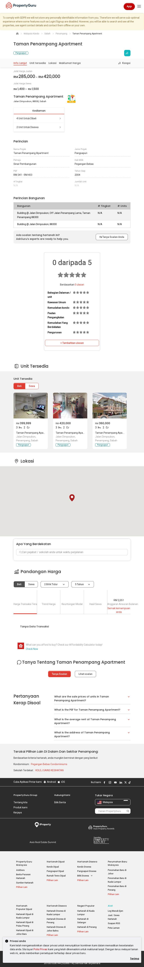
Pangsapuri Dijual (55, 871)
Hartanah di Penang (87, 927)
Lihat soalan (85, 674)
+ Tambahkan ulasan (72, 343)
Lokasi (52, 63)
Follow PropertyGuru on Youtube (115, 782)
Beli (19, 386)
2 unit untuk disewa (27, 127)
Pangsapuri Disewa (86, 871)
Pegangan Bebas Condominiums (49, 764)
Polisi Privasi (40, 949)
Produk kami (20, 807)
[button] (72, 498)
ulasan (79, 284)
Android (51, 781)
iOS (63, 781)
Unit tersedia (38, 63)
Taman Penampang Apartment (33, 432)
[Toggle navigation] (139, 6)
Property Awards (101, 827)
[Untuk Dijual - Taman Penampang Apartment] (31, 405)
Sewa (32, 386)
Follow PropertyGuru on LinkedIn (120, 782)
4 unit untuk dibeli (26, 118)
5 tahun (79, 584)
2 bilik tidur (51, 584)
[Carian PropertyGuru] (128, 811)
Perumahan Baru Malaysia (117, 863)
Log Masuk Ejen (115, 911)
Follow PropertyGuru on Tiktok (129, 782)
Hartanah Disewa (87, 861)
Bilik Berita (60, 802)
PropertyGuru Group (25, 795)
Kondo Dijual (53, 867)
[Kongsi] (127, 53)
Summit (43, 842)
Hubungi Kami (62, 795)
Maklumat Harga (70, 63)
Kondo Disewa (84, 867)
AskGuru (20, 870)
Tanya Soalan (59, 674)
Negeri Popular (85, 905)
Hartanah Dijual (56, 861)
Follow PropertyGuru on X (125, 782)
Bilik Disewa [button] (83, 876)
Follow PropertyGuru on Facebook (104, 782)
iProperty (43, 824)
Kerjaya (18, 812)
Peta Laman (114, 928)
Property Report (101, 840)
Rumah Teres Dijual (56, 876)
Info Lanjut (20, 63)
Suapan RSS (114, 923)
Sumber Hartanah (24, 883)
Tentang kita (20, 802)
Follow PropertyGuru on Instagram (109, 782)
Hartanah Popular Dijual (24, 907)
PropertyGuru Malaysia (24, 863)
